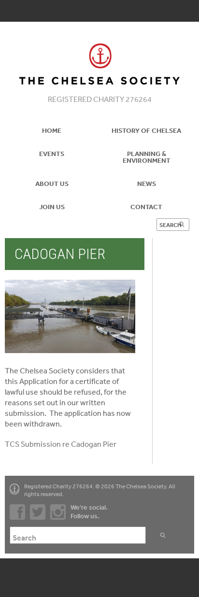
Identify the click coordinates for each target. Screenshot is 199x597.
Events (51, 153)
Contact (146, 206)
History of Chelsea (146, 130)
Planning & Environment (147, 157)
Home (51, 130)
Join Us (52, 206)
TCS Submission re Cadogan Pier (60, 444)
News (146, 183)
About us (52, 183)
